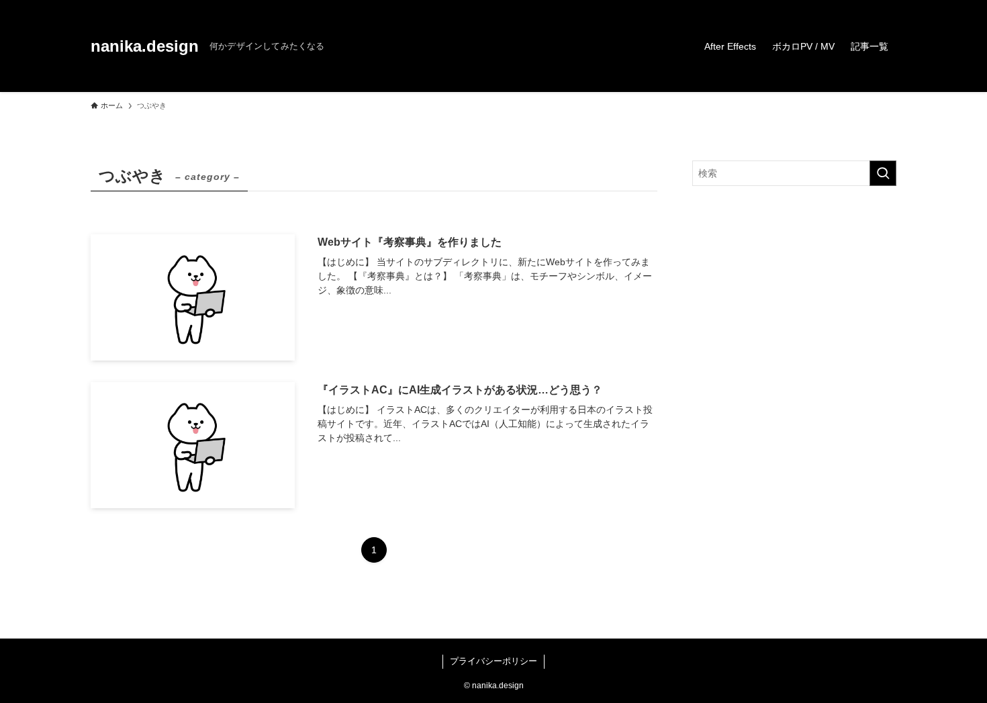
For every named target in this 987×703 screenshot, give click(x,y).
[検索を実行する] (882, 173)
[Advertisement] (794, 311)
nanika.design (145, 46)
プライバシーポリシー (493, 661)
